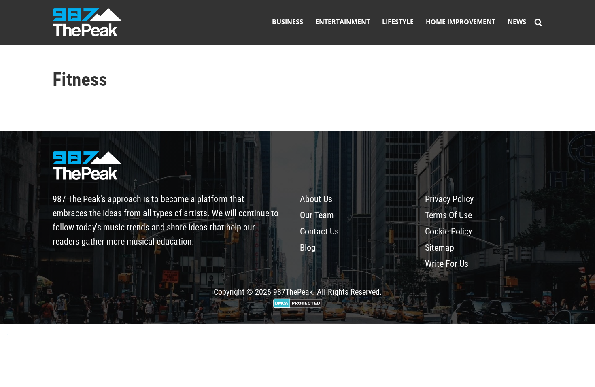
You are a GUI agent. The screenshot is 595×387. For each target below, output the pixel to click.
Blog (308, 247)
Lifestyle (398, 21)
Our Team (317, 215)
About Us (316, 199)
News (517, 21)
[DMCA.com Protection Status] (297, 305)
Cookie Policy (448, 231)
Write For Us (446, 264)
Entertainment (342, 21)
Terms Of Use (448, 215)
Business (287, 21)
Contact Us (319, 231)
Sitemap (439, 247)
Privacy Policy (449, 199)
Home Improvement (460, 21)
